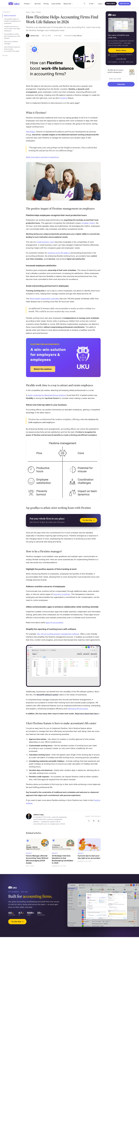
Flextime (63, 98)
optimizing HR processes (78, 709)
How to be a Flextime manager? (11, 42)
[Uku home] (13, 3)
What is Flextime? (10, 15)
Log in (100, 4)
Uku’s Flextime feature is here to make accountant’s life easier (12, 49)
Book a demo (110, 3)
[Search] (84, 3)
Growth (38, 12)
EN (92, 4)
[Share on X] (94, 821)
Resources (67, 4)
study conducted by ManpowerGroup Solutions (47, 395)
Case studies (56, 4)
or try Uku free (121, 59)
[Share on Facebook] (89, 821)
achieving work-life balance (59, 253)
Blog (32, 12)
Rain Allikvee (77, 35)
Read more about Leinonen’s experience (42, 157)
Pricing (46, 4)
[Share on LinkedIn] (99, 821)
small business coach (45, 242)
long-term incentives (61, 594)
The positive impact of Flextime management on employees (12, 21)
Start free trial (124, 3)
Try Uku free (17, 922)
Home (28, 12)
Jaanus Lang (34, 35)
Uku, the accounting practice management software (58, 634)
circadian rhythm (88, 223)
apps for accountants (54, 622)
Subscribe (121, 84)
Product (27, 4)
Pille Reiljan (30, 132)
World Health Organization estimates (44, 299)
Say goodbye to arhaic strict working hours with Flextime (12, 36)
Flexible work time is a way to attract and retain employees (12, 29)
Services (38, 4)
